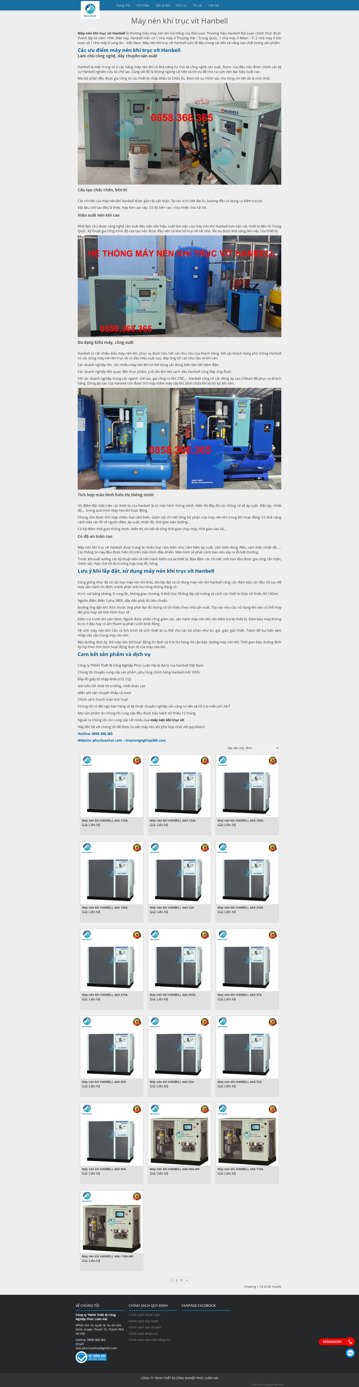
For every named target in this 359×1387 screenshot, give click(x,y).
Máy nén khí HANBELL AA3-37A (240, 995)
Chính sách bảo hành (143, 1321)
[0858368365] (350, 1341)
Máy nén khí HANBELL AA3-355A (172, 995)
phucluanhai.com (107, 740)
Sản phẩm (163, 5)
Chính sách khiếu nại (143, 1333)
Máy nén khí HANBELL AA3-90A (104, 1169)
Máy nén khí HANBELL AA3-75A (240, 1082)
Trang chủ (123, 5)
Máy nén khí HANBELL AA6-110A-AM (107, 1256)
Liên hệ (213, 5)
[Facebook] (278, 5)
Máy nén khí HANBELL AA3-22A (172, 907)
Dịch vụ (181, 5)
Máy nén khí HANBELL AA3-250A (240, 907)
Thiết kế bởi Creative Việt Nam (267, 1384)
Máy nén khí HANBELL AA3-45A (104, 1082)
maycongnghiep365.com (145, 740)
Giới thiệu (143, 5)
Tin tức (197, 5)
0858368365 (350, 1353)
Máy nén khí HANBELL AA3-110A (105, 820)
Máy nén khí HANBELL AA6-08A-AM (174, 1169)
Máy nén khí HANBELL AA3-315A (105, 995)
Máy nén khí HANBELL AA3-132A (172, 820)
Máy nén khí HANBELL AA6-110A (240, 1169)
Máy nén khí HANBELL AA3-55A (172, 1082)
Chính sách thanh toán (144, 1315)
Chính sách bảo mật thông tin (149, 1340)
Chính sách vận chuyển (145, 1327)
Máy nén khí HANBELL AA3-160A (240, 820)
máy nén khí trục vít (167, 720)
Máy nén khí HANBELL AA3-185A (105, 907)
